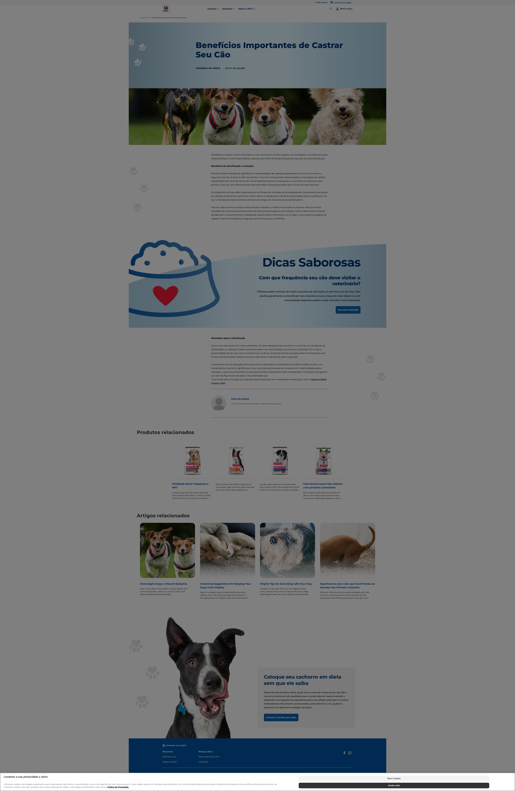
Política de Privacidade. (118, 787)
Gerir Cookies (394, 778)
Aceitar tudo (394, 785)
